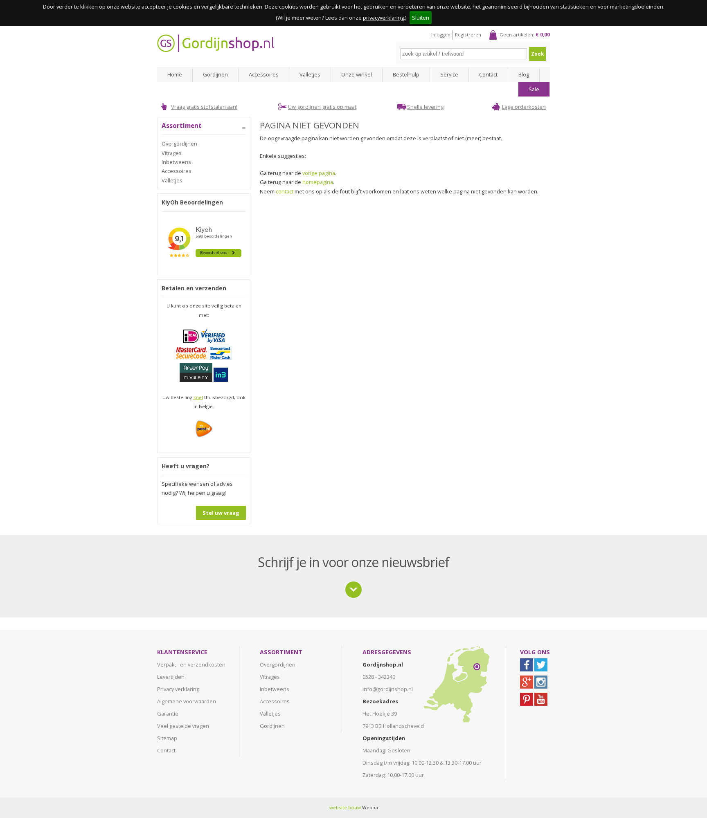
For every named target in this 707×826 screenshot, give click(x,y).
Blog (523, 74)
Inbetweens (176, 162)
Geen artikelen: (525, 34)
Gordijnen (215, 74)
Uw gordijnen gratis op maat (322, 106)
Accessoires (264, 74)
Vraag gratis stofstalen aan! (204, 106)
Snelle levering (425, 106)
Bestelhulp (406, 74)
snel (198, 397)
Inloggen (440, 34)
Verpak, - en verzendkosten (191, 664)
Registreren (468, 34)
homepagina (317, 182)
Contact (488, 74)
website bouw (345, 807)
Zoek (537, 54)
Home (174, 74)
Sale (534, 89)
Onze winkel (356, 74)
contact (284, 191)
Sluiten (420, 17)
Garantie (167, 713)
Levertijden (171, 676)
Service (449, 74)
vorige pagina (318, 173)
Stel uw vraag (221, 512)
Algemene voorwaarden (186, 701)
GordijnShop (215, 43)
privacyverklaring (383, 17)
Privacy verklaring (178, 689)
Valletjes (309, 74)
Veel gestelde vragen (183, 725)
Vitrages (172, 153)
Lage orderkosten (524, 106)
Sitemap (167, 738)
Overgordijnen (179, 143)
